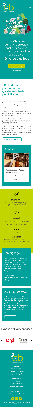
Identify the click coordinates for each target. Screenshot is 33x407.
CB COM (11, 402)
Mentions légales (16, 391)
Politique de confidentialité (16, 394)
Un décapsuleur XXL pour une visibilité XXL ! (15, 171)
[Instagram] (16, 398)
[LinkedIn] (20, 398)
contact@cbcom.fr (16, 374)
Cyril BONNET (14, 179)
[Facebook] (12, 398)
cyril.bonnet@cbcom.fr (16, 387)
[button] (2, 340)
